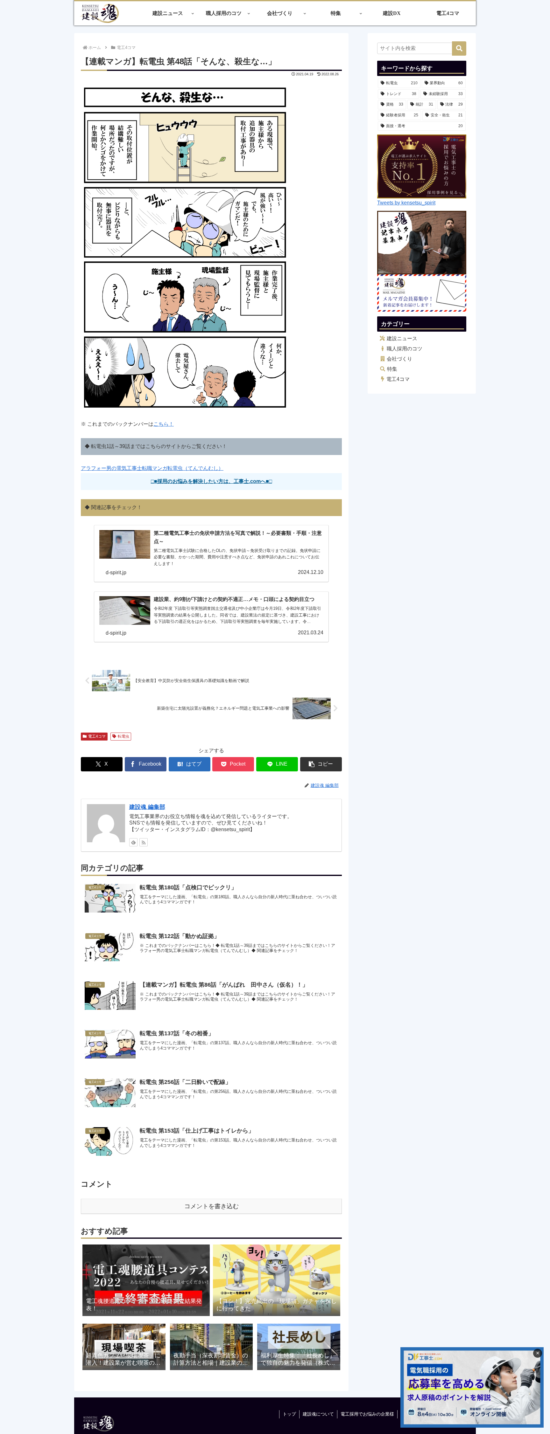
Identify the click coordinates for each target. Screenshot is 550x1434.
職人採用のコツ (404, 348)
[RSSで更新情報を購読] (143, 842)
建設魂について (318, 1414)
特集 (392, 369)
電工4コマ (97, 736)
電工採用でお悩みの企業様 (367, 1414)
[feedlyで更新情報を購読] (133, 842)
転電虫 (123, 736)
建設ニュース (402, 338)
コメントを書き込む (211, 1206)
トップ (289, 1414)
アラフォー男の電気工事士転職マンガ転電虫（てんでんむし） (152, 468)
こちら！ (163, 424)
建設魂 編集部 (147, 807)
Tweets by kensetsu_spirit (406, 202)
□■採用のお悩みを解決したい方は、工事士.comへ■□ (211, 481)
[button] (321, 764)
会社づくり (399, 359)
